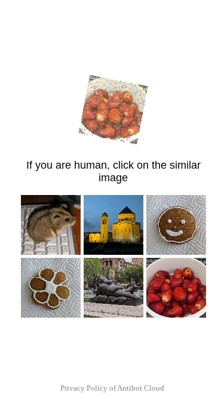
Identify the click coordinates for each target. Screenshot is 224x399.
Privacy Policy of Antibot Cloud (112, 387)
